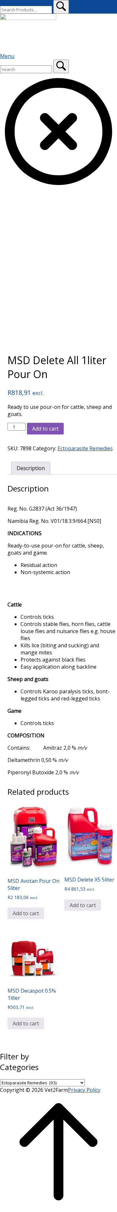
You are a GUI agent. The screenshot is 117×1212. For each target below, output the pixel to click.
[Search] (61, 66)
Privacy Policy (84, 1089)
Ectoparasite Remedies (85, 448)
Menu (7, 56)
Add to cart (45, 428)
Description (31, 468)
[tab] (30, 468)
